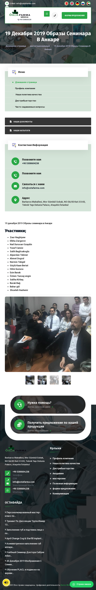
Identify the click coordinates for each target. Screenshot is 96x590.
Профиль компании (25, 88)
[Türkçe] (66, 3)
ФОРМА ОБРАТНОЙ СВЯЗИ (39, 407)
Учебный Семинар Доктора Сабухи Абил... (24, 554)
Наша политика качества (28, 94)
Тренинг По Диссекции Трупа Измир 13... (25, 523)
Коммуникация (61, 493)
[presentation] (54, 380)
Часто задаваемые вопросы (30, 107)
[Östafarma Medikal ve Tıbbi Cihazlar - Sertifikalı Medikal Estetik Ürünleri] (20, 13)
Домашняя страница (16, 46)
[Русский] (83, 3)
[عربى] (88, 3)
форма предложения (64, 488)
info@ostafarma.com (33, 188)
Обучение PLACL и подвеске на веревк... (22, 571)
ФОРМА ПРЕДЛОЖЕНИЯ (38, 431)
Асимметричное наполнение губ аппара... (23, 545)
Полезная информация (65, 483)
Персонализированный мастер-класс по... (22, 514)
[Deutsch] (77, 3)
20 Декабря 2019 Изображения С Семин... (23, 563)
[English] (72, 3)
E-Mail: (22, 3)
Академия (58, 473)
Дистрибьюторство (25, 100)
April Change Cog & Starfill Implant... (24, 538)
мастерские (59, 478)
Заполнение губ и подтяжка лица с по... (24, 531)
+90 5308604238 (25, 19)
